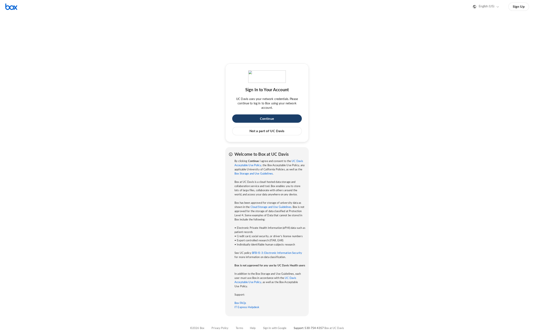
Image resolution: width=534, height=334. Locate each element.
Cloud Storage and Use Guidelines (271, 207)
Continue (267, 118)
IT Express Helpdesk (246, 307)
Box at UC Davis (334, 328)
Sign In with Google (274, 328)
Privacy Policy (220, 328)
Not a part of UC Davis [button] (267, 131)
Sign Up (519, 6)
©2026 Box (197, 328)
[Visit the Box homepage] (11, 6)
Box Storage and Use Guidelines (253, 173)
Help (253, 328)
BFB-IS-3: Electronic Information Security (277, 253)
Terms (239, 328)
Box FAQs (240, 303)
